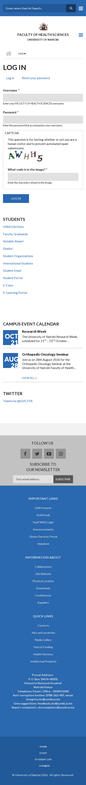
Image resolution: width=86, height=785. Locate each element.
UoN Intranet (43, 508)
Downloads (43, 588)
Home (43, 747)
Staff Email (43, 515)
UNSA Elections (13, 226)
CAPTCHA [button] (12, 133)
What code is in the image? (26, 169)
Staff (43, 753)
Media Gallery (43, 639)
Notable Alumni (13, 241)
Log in (11, 78)
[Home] (43, 26)
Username (10, 90)
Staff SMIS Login (43, 522)
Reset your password (36, 78)
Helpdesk (43, 543)
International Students (18, 263)
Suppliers (43, 602)
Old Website (43, 573)
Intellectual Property (43, 661)
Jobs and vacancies (43, 632)
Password (9, 112)
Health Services (43, 654)
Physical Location (43, 581)
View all (28, 378)
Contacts (43, 625)
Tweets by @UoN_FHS (18, 401)
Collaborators (43, 566)
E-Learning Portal (15, 292)
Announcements (43, 529)
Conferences (43, 595)
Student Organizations (18, 256)
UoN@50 (44, 766)
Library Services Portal (43, 536)
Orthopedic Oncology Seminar (45, 354)
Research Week (34, 331)
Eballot (8, 248)
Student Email (12, 270)
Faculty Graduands (15, 234)
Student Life (43, 759)
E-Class (8, 285)
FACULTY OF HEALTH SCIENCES (43, 34)
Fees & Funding (43, 647)
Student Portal (13, 278)
